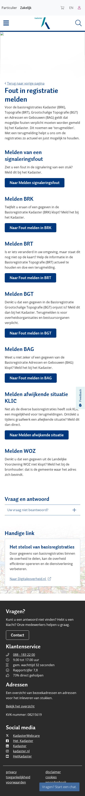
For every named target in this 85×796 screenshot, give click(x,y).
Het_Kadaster (23, 741)
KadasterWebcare (26, 735)
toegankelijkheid (18, 777)
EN (71, 8)
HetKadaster (22, 756)
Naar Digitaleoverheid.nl (28, 579)
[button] (14, 23)
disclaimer (53, 772)
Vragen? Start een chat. (59, 786)
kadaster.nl (21, 751)
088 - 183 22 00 (24, 654)
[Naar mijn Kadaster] (80, 7)
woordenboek (55, 782)
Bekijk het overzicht (20, 706)
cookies (51, 777)
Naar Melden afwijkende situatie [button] (37, 434)
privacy (11, 772)
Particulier (9, 8)
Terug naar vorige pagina (25, 83)
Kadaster (19, 746)
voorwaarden (16, 782)
